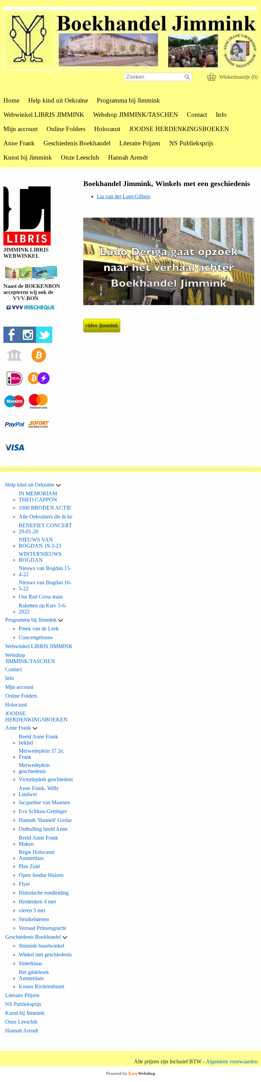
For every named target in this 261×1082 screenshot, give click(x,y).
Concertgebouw (36, 637)
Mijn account (20, 128)
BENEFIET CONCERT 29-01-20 (45, 528)
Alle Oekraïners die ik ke (45, 516)
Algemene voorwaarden (232, 1061)
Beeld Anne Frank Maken (38, 841)
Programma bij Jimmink (128, 100)
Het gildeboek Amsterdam (34, 975)
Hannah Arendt (128, 157)
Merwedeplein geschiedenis (34, 768)
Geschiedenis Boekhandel (77, 143)
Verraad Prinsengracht (42, 928)
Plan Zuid (29, 866)
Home (11, 100)
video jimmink (101, 325)
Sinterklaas (30, 963)
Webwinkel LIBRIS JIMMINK (43, 114)
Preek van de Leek (39, 628)
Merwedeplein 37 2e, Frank (41, 754)
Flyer (24, 884)
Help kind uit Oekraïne (58, 100)
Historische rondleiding (44, 893)
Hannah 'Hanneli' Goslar (45, 820)
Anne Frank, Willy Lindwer (39, 791)
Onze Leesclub (80, 157)
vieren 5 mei (32, 910)
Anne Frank (19, 143)
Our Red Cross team (41, 597)
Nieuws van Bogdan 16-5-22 (45, 585)
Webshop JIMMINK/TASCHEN (135, 114)
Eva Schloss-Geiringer (43, 811)
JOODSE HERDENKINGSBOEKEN (179, 128)
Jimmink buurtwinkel (41, 946)
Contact (197, 114)
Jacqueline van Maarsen (44, 802)
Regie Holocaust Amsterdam (36, 855)
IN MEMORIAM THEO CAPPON (38, 496)
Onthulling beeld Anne (43, 829)
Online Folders (66, 128)
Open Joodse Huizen (41, 875)
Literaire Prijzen (139, 143)
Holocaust (107, 128)
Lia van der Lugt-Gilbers (123, 196)
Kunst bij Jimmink (27, 157)
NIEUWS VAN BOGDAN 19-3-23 (40, 543)
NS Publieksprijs (191, 143)
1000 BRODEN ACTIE (45, 508)
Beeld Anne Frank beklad (38, 740)
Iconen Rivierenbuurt (41, 986)
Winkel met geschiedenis (45, 954)
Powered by (130, 1073)
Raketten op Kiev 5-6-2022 (43, 609)
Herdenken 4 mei (37, 901)
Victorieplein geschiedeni (46, 779)
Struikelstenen (34, 919)
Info (221, 114)
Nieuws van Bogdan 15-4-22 (45, 571)
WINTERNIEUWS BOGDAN (40, 557)
